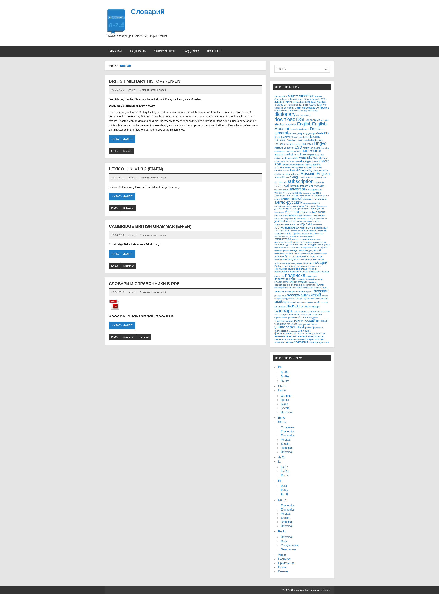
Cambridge (316, 104)
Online (315, 161)
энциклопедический (296, 339)
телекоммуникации (283, 321)
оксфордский (291, 266)
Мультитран (316, 256)
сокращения (300, 311)
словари (316, 306)
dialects (311, 111)
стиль (302, 315)
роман (310, 292)
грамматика (300, 218)
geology (312, 133)
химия (307, 333)
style (284, 182)
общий (321, 262)
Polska (294, 168)
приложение (297, 285)
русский (321, 291)
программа (309, 285)
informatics (290, 140)
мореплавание (320, 253)
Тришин (314, 324)
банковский (310, 206)
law (313, 140)
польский (310, 279)
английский (320, 198)
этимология (301, 341)
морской (279, 256)
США (303, 317)
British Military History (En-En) (145, 81)
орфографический (306, 268)
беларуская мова (301, 209)
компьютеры (282, 239)
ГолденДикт (289, 219)
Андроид (307, 203)
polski (300, 167)
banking (296, 102)
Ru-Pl (284, 494)
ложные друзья (323, 245)
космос (317, 239)
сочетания (325, 312)
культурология (319, 242)
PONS (319, 168)
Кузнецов (295, 242)
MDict (307, 151)
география (319, 215)
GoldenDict (322, 133)
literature (278, 148)
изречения (317, 224)
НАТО (285, 259)
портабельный (290, 282)
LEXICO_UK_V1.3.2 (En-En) (136, 169)
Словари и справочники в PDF (144, 283)
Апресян (315, 203)
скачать (294, 305)
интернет (285, 231)
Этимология (288, 549)
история (293, 233)
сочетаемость (313, 311)
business (303, 105)
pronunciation (320, 170)
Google (277, 137)
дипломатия (321, 219)
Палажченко (314, 272)
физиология (318, 328)
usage (313, 190)
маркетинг (278, 248)
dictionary (285, 114)
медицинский (313, 250)
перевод (325, 272)
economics (313, 120)
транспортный (304, 324)
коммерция (295, 236)
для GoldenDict (283, 221)
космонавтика (306, 239)
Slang (284, 404)
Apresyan (298, 99)
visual (319, 190)
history (306, 137)
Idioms (285, 399)
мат (286, 247)
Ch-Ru (282, 386)
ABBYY (293, 96)
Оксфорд (278, 266)
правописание (282, 285)
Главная (115, 51)
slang (294, 177)
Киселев (319, 233)
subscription (301, 181)
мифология (291, 253)
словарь (283, 310)
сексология (301, 302)
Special (127, 150)
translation (319, 186)
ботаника (283, 215)
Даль (313, 219)
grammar (286, 137)
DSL (301, 119)
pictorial (317, 164)
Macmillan (308, 148)
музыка (305, 256)
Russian (296, 174)
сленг (307, 306)
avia (323, 99)
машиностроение (281, 251)
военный (296, 215)
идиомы (306, 224)
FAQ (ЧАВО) (191, 51)
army (306, 99)
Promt (294, 170)
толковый (322, 320)
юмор (311, 342)
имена (309, 227)
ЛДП (287, 245)
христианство (318, 333)
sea (287, 177)
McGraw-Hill (291, 152)
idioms (315, 137)
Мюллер (278, 259)
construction (280, 110)
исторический (281, 233)
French (321, 129)
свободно (281, 301)
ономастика (306, 266)
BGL (313, 101)
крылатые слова (282, 242)
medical (278, 154)
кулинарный (307, 242)
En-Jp (281, 417)
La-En (284, 467)
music (277, 161)
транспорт (292, 324)
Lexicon (297, 144)
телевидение (312, 317)
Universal (128, 208)
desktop (304, 111)
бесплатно (294, 212)
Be (280, 366)
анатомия (308, 199)
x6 (293, 193)
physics (308, 165)
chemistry (289, 107)
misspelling (319, 155)
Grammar (128, 265)
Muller (315, 158)
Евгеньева (297, 221)
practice (286, 170)
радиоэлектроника (305, 288)
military (302, 154)
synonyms (319, 182)
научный (294, 259)
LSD (298, 147)
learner (319, 140)
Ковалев (278, 236)
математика (294, 247)
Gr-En (281, 457)
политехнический (285, 278)
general (281, 132)
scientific (279, 177)
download (284, 119)
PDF (277, 164)
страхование (280, 317)
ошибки (304, 272)
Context (290, 110)
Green (294, 137)
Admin (131, 89)
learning (289, 144)
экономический (298, 336)
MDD (299, 151)
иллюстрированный (290, 227)
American (306, 96)
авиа (318, 192)
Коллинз (285, 236)
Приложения (286, 563)
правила (312, 282)
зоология (294, 224)
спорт (284, 315)
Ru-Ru (282, 531)
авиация (293, 195)
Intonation (306, 140)
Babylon (288, 102)
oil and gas (305, 161)
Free (313, 129)
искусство (322, 231)
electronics (281, 124)
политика (301, 279)
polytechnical (310, 167)
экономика (281, 336)
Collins (298, 107)
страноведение (314, 314)
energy (293, 125)
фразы (300, 333)
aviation (279, 101)
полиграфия (311, 276)
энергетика (280, 339)
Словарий (148, 11)
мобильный (303, 253)
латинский (279, 245)
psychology (279, 174)
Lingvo (320, 143)
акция (277, 199)
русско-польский (311, 299)
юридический (322, 342)
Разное (282, 567)
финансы (305, 330)
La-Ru (284, 471)
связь (293, 302)
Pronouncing (305, 170)
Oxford (324, 161)
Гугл (309, 219)
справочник (293, 314)
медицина (297, 250)
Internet (298, 140)
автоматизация (306, 196)
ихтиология (304, 234)
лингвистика (296, 244)
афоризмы (292, 206)
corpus (297, 111)
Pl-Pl (284, 486)
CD (324, 105)
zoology (298, 193)
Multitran (323, 158)
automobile (315, 99)
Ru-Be (285, 380)
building (294, 105)
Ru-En (282, 500)
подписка (295, 275)
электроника (315, 336)
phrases (299, 164)
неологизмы (307, 259)
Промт (320, 284)
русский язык (280, 296)
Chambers (278, 108)
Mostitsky (305, 157)
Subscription (164, 51)
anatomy (318, 96)
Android (278, 99)
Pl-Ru (284, 490)
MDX (317, 151)
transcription (307, 185)
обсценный (308, 263)
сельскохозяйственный (317, 302)
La (279, 461)
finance (305, 129)
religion (289, 174)
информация (310, 231)
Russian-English (315, 173)
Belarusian (305, 102)
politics (287, 168)
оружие (291, 269)
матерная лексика (309, 248)
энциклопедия (315, 339)
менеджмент (279, 253)
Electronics (287, 435)
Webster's (287, 193)
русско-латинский (294, 298)
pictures (279, 167)
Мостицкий (293, 256)
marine (317, 148)
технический (304, 320)
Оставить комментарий (153, 89)
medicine (290, 154)
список (277, 315)
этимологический (284, 342)
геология (278, 218)
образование (296, 263)
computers (322, 107)
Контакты (214, 51)
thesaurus (295, 186)
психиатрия (279, 288)
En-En (114, 150)
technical (281, 185)
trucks (285, 190)
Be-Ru (285, 376)
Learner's (279, 143)
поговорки (279, 276)
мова (310, 253)
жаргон (316, 221)
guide (300, 137)
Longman (289, 147)
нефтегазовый (282, 263)
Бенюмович (279, 212)
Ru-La (284, 475)
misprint (310, 155)
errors (293, 129)
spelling (318, 177)
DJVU (307, 115)
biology (278, 104)
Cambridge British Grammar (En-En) (150, 226)
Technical (287, 447)
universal (297, 189)
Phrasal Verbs (288, 165)
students (278, 182)
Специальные (290, 545)
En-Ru (282, 421)
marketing (325, 148)
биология (318, 212)
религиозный (320, 287)
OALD (288, 161)
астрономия (280, 206)
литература (310, 244)
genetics (292, 133)
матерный (323, 247)
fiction (299, 129)
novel (283, 161)
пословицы (303, 282)
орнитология (280, 269)
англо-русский (288, 202)
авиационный (281, 196)
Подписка (138, 51)
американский (292, 198)
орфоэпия (295, 272)
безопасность (286, 209)
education (325, 120)
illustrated (279, 139)
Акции (282, 554)
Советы (283, 571)
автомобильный (321, 196)
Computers (287, 427)
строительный (293, 317)
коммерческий (307, 236)
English (304, 124)
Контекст (295, 239)
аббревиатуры (309, 193)
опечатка (316, 266)
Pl (279, 480)
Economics (287, 431)
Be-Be (285, 372)
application (288, 99)
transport (278, 190)
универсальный (289, 327)
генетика (307, 215)
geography (302, 133)
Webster (278, 193)
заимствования (281, 224)
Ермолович (307, 221)
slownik (302, 177)
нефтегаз (318, 259)
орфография (281, 271)
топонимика (280, 324)
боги (276, 215)
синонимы (279, 306)
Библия (307, 212)
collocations (308, 107)
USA (307, 190)
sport (324, 177)
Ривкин (288, 292)
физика (308, 327)
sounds (309, 177)
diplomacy (300, 115)
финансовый (294, 331)
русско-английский (304, 295)
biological (321, 102)
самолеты (323, 299)
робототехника (299, 291)
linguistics (307, 143)
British (287, 105)
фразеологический (285, 333)
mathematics (279, 152)
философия (281, 330)
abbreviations (280, 96)
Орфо (284, 541)
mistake (277, 158)
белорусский (317, 208)
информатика (297, 231)
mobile (294, 158)
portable (278, 170)
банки (301, 206)
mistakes (286, 158)
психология (290, 287)
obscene (295, 161)
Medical (285, 439)
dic (316, 110)
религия (279, 291)
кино (312, 233)
